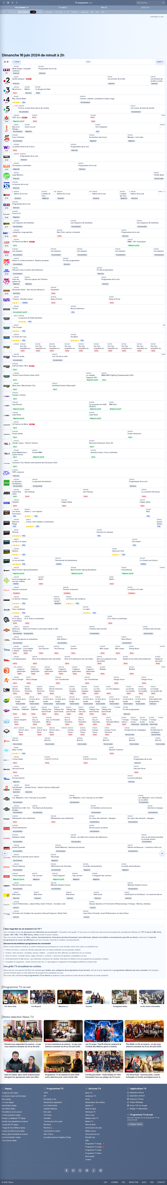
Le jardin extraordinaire (92, 866)
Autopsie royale (18, 837)
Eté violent (136, 541)
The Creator (17, 327)
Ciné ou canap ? (57, 600)
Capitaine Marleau (50, 1109)
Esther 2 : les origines (33, 511)
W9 (103, 12)
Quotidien (47, 1118)
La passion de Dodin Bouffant (30, 318)
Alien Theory (48, 1134)
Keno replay (6, 1099)
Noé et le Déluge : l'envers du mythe (16, 128)
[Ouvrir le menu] (4, 3)
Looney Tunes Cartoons (71, 731)
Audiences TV (90, 1096)
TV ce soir (12, 12)
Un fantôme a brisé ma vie (101, 808)
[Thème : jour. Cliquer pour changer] (12, 3)
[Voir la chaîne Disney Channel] (6, 649)
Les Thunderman (62, 679)
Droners (74, 648)
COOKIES (114, 1182)
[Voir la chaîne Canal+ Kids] (6, 347)
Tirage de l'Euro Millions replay (13, 1128)
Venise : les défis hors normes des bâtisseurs (89, 837)
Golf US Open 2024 (23, 366)
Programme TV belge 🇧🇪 (94, 1144)
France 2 (75, 12)
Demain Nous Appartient (53, 1102)
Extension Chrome (136, 1099)
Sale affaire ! (62, 639)
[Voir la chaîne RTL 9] (6, 300)
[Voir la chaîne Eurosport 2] (6, 434)
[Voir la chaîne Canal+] (6, 309)
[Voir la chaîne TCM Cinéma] (6, 610)
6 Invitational (126, 570)
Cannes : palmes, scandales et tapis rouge (97, 99)
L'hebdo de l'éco (45, 195)
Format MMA (37, 452)
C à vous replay (8, 1102)
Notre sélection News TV (18, 1017)
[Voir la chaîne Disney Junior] (6, 660)
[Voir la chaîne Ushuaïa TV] (6, 857)
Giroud (15, 308)
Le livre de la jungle (20, 700)
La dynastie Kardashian (17, 482)
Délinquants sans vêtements (23, 818)
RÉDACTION (133, 1182)
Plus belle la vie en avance (12, 1112)
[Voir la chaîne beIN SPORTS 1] (6, 395)
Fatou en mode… (19, 356)
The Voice (47, 1115)
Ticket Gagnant (18, 875)
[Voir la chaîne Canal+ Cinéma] (6, 318)
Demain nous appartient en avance (15, 1121)
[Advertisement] (83, 34)
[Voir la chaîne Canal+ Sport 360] (6, 376)
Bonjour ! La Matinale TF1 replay (14, 1118)
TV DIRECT (63, 8)
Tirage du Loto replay (10, 1093)
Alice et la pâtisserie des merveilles (46, 659)
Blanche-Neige (16, 523)
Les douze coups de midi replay (14, 1096)
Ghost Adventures (19, 828)
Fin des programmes (71, 260)
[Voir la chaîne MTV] (6, 895)
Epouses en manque (105, 532)
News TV (88, 1093)
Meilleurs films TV (91, 1118)
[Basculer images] (6, 62)
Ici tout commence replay (11, 1115)
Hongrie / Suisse (19, 395)
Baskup (103, 669)
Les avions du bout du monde (142, 108)
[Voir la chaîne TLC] (6, 828)
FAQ (151, 1182)
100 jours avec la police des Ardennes (27, 270)
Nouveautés (89, 1156)
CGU (105, 1182)
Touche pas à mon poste (53, 1121)
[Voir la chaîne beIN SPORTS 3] (6, 415)
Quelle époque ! (21, 79)
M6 (92, 12)
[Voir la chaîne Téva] (6, 482)
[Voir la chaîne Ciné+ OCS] (6, 512)
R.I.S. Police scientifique (17, 620)
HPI (45, 1096)
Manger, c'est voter (135, 137)
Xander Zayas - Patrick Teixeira (25, 443)
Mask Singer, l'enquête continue (21, 70)
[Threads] (86, 1170)
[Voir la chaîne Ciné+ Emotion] (6, 523)
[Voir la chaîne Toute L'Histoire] (6, 848)
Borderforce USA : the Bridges (21, 809)
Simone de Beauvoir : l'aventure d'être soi (144, 847)
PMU (87, 1140)
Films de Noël (90, 1125)
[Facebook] (66, 1170)
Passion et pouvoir (19, 589)
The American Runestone (42, 808)
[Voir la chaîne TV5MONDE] (6, 778)
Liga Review (17, 404)
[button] (100, 1170)
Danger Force (119, 679)
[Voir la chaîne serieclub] (6, 760)
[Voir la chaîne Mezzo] (6, 904)
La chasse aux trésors (149, 560)
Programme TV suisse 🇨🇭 (94, 1147)
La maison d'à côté (135, 589)
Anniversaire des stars (93, 1128)
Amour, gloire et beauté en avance (15, 1134)
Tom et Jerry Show (23, 731)
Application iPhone (137, 1093)
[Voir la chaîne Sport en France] (6, 463)
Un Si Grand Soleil (50, 1105)
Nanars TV (89, 1121)
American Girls (118, 551)
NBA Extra (113, 404)
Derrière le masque (155, 808)
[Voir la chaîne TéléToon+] (6, 710)
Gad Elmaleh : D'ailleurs (17, 788)
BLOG (144, 1182)
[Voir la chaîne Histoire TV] (6, 838)
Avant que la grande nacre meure (25, 857)
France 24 (16, 213)
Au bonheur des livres (98, 137)
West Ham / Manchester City (23, 385)
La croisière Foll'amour (150, 492)
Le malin (86, 609)
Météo (27, 89)
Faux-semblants (18, 609)
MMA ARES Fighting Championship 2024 (117, 375)
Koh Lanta (47, 1112)
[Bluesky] (80, 1170)
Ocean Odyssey (18, 866)
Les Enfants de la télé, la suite (157, 80)
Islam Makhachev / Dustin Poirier (19, 453)
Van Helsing (29, 492)
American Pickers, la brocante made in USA (16, 630)
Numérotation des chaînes (95, 1102)
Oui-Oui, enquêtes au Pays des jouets (26, 347)
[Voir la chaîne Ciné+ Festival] (6, 561)
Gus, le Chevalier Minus (36, 721)
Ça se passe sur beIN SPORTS (97, 405)
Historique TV (90, 1112)
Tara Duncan (43, 648)
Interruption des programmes (155, 700)
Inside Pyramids (18, 847)
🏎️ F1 (33, 12)
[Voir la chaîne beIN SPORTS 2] (6, 405)
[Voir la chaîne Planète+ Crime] (6, 799)
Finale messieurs (134, 433)
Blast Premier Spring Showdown (25, 570)
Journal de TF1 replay (10, 1125)
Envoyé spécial (18, 778)
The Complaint (101, 127)
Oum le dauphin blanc (20, 721)
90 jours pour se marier (98, 828)
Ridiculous (16, 894)
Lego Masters (17, 175)
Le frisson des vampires (75, 599)
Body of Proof (56, 299)
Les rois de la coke (59, 356)
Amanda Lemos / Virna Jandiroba (104, 452)
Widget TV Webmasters (139, 1109)
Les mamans (17, 251)
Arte (97, 12)
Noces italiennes (77, 308)
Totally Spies (159, 175)
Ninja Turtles (17, 750)
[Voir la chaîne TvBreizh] (6, 769)
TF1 (68, 12)
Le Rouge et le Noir (43, 89)
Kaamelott (55, 290)
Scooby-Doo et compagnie (135, 730)
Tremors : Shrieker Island (22, 299)
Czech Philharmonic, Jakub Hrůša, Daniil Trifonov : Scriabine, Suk (38, 904)
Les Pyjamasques (19, 659)
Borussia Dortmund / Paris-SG (101, 443)
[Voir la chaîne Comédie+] (6, 788)
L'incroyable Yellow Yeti (16, 650)
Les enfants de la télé (116, 79)
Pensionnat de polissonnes (66, 560)
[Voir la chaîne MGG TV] (6, 570)
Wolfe (40, 579)
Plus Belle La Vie (50, 1099)
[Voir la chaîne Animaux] (6, 867)
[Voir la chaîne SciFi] (6, 750)
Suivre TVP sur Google (138, 1105)
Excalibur (74, 337)
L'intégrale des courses (101, 875)
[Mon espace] (8, 3)
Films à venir (90, 1115)
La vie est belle (18, 560)
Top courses (37, 875)
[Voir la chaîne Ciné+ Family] (6, 551)
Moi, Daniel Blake (19, 99)
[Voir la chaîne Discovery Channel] (6, 819)
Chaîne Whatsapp (136, 1102)
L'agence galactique (21, 670)
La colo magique (72, 690)
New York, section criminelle (68, 232)
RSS (123, 1182)
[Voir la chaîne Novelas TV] (6, 590)
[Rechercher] (163, 2)
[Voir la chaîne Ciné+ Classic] (6, 542)
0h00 (16, 62)
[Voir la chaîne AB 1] (6, 493)
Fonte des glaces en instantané (25, 639)
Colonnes (49, 12)
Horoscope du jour (92, 1134)
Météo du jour (90, 1131)
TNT (3, 12)
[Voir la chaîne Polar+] (6, 503)
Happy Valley (66, 502)
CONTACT (161, 1182)
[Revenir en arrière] (17, 3)
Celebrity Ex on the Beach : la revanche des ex (143, 894)
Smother (15, 502)
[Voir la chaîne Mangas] (6, 741)
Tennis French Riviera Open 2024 (25, 375)
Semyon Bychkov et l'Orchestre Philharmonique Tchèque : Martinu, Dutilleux (120, 904)
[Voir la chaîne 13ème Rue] (6, 580)
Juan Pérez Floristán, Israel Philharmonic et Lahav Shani (106, 913)
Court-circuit (30, 127)
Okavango (55, 857)
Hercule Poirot (18, 768)
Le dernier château (20, 599)
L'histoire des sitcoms (98, 629)
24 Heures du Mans (23, 242)
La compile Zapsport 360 (91, 376)
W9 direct (47, 1125)
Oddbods (16, 709)
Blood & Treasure (116, 750)
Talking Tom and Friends (46, 710)
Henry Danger (18, 679)
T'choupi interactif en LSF (125, 721)
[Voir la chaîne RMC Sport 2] (6, 453)
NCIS (34, 117)
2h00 (160, 62)
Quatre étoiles (159, 523)
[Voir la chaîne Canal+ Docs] (6, 357)
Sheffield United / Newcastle (63, 385)
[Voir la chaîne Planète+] (6, 630)
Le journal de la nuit (20, 184)
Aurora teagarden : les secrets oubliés (21, 580)
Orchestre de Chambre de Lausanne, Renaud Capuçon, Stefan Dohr (39, 913)
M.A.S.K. (15, 740)
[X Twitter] (73, 1170)
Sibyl (148, 511)
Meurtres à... (17, 89)
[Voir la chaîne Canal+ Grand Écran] (6, 337)
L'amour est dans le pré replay (13, 1131)
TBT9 (46, 1093)
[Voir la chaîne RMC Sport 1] (6, 443)
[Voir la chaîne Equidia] (6, 876)
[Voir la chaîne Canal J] (6, 670)
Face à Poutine (18, 137)
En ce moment (23, 12)
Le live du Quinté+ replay (11, 1137)
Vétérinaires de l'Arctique (61, 866)
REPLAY (104, 8)
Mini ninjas (104, 648)
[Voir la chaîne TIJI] (6, 721)
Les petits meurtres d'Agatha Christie (57, 1137)
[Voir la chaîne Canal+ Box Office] (6, 328)
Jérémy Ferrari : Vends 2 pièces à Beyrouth (42, 787)
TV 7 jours (58, 12)
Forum (87, 1099)
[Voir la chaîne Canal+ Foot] (6, 386)
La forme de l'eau (19, 337)
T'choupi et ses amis (134, 721)
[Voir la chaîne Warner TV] (6, 620)
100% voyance (18, 472)
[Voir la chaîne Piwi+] (6, 700)
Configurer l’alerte (135, 1124)
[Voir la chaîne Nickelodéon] (6, 680)
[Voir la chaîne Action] (6, 600)
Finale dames (17, 433)
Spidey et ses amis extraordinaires (137, 659)
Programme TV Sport (93, 1153)
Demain (40, 12)
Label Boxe (16, 415)
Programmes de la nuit (47, 69)
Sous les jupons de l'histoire (16, 280)
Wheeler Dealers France (22, 885)
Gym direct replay (8, 1109)
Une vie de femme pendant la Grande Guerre (152, 838)
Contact (88, 1159)
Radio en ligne (90, 1109)
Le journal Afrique (135, 778)
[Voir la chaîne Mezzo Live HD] (6, 914)
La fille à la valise (19, 541)
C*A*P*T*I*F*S (51, 759)
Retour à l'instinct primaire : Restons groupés (30, 260)
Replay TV (89, 1105)
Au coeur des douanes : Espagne (102, 818)
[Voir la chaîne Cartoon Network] (6, 690)
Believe (15, 551)
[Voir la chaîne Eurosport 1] (6, 425)
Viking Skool (134, 648)
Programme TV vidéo (93, 1150)
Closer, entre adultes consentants (40, 522)
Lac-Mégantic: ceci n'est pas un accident (29, 798)
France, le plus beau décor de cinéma (33, 108)
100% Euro (19, 117)
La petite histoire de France (23, 147)
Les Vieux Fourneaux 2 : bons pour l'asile (17, 512)
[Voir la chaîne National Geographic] (6, 640)
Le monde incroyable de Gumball (130, 690)
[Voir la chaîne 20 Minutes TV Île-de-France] (6, 473)
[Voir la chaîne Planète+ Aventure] (6, 809)
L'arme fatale (17, 759)
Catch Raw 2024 (16, 493)
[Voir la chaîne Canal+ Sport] (6, 366)
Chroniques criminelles (21, 165)
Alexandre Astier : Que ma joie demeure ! (28, 290)
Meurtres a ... (48, 1128)
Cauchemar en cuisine (52, 1131)
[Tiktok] (93, 1170)
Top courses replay (9, 1140)
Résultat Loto (90, 1137)
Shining (15, 532)
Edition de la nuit (20, 194)
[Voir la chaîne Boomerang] (6, 731)
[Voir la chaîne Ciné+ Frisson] (6, 533)
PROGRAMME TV (21, 8)
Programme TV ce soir (17, 987)
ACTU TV (145, 8)
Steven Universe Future (16, 690)
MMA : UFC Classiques (137, 242)
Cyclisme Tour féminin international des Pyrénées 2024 (34, 463)
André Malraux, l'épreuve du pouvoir (70, 847)
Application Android (137, 1096)
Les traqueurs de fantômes (23, 223)
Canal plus (84, 12)
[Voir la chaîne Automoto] (6, 886)
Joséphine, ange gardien (22, 232)
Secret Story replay (9, 1105)
